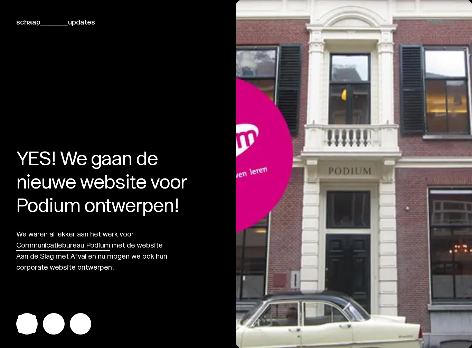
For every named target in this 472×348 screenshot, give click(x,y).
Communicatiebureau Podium (63, 245)
